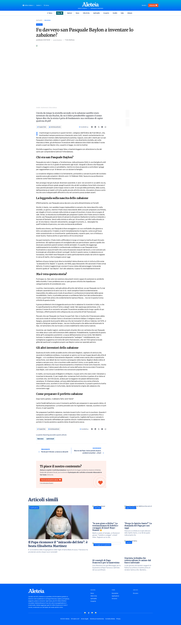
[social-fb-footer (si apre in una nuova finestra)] (89, 613)
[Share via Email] (102, 127)
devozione (47, 20)
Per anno (135, 593)
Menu (50, 13)
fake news (40, 439)
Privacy (118, 619)
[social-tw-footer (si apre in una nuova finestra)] (92, 613)
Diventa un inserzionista (97, 619)
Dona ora (152, 5)
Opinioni (69, 13)
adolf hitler (97, 508)
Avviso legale (84, 619)
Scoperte (106, 13)
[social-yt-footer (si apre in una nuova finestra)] (85, 613)
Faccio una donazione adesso (49, 480)
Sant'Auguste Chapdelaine (96, 8)
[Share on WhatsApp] (105, 127)
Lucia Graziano (57, 40)
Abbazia (129, 13)
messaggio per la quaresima (102, 545)
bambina (128, 542)
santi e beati (50, 439)
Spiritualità (96, 13)
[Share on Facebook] (92, 127)
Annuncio (114, 598)
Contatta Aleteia (110, 619)
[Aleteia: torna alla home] (90, 4)
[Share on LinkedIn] (95, 127)
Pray (58, 13)
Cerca (47, 5)
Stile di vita (86, 13)
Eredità (115, 13)
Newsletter (115, 593)
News (77, 13)
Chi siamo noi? (75, 619)
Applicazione (115, 596)
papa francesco (130, 508)
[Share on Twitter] (98, 127)
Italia (122, 13)
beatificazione (34, 508)
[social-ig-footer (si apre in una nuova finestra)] (96, 613)
